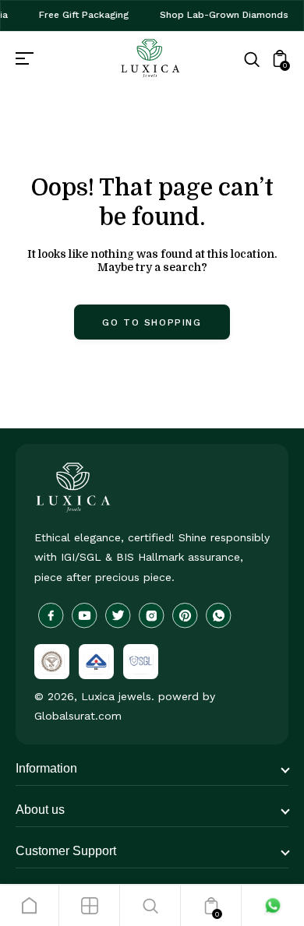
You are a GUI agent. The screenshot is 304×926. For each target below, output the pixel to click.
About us (40, 809)
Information (46, 768)
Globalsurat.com (78, 715)
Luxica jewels (116, 696)
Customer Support (66, 850)
